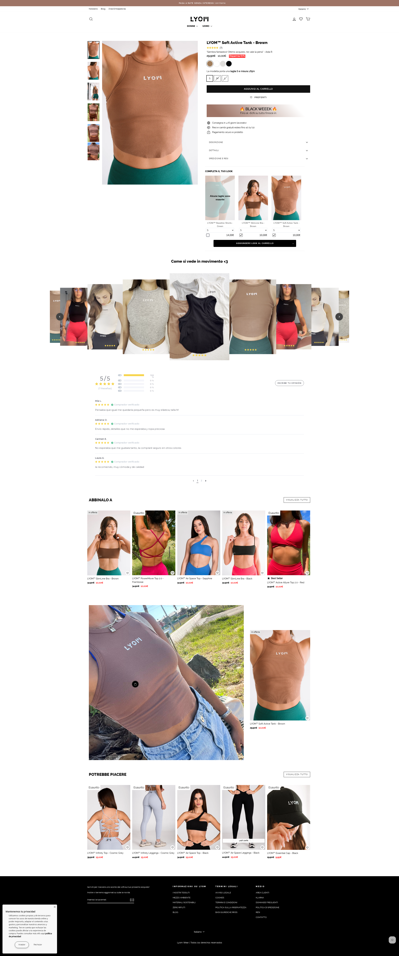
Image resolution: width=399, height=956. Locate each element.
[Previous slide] (60, 316)
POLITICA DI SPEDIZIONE (267, 907)
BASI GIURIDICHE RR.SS (226, 912)
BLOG (175, 912)
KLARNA (260, 897)
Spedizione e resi (218, 158)
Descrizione (216, 142)
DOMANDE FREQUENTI (267, 902)
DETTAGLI (214, 150)
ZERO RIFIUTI (179, 907)
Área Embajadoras (117, 9)
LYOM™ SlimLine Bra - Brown (253, 224)
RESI (258, 912)
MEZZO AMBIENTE (181, 897)
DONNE (191, 26)
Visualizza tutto (297, 500)
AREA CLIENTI (262, 892)
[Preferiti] (127, 573)
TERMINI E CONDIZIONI (226, 902)
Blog (103, 9)
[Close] (54, 906)
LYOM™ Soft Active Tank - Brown (286, 224)
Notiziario (93, 9)
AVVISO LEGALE (223, 892)
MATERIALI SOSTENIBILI (184, 902)
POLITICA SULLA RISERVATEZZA (230, 907)
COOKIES (219, 897)
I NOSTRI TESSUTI (181, 892)
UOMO (206, 26)
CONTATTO (261, 917)
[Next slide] (339, 316)
